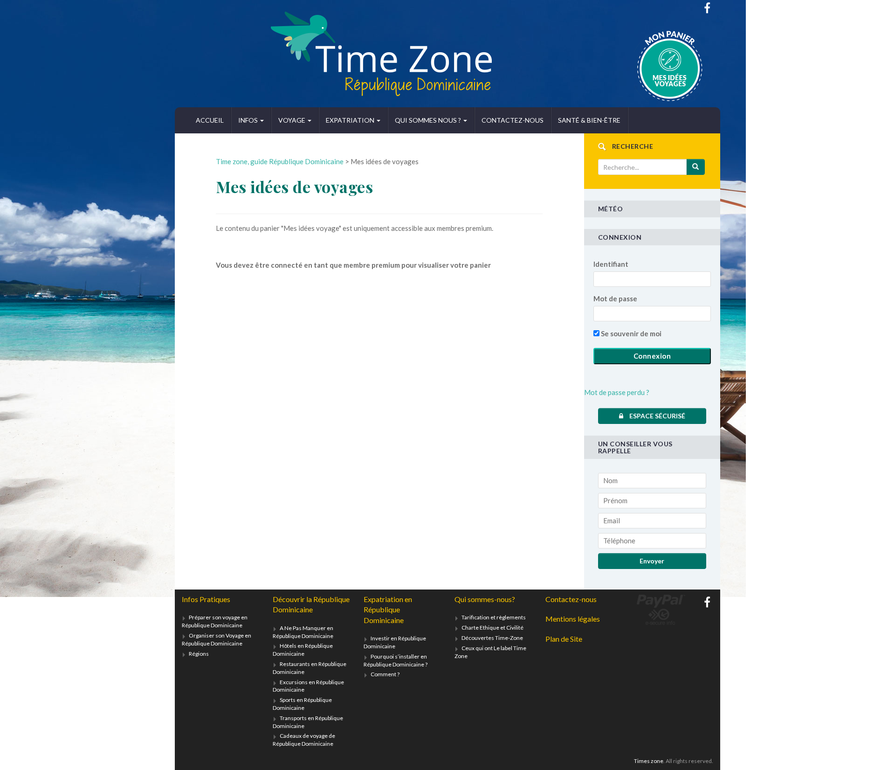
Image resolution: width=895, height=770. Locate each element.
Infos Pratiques (206, 599)
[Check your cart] (646, 66)
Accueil (210, 120)
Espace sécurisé (656, 416)
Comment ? (385, 674)
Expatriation (351, 120)
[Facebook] (707, 7)
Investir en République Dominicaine (395, 642)
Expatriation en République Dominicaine (388, 609)
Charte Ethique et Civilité (492, 627)
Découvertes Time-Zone (492, 637)
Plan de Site (563, 638)
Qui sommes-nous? (484, 599)
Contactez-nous (513, 120)
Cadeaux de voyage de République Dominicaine (304, 739)
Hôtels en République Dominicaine (303, 649)
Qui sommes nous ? (428, 120)
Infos (248, 120)
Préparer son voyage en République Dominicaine (215, 621)
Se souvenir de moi (630, 333)
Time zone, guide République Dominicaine (280, 161)
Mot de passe (615, 298)
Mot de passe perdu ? (616, 392)
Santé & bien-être (589, 120)
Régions (199, 653)
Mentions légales (572, 618)
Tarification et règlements (493, 617)
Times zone (648, 760)
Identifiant (610, 264)
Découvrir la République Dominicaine (311, 604)
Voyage (292, 120)
